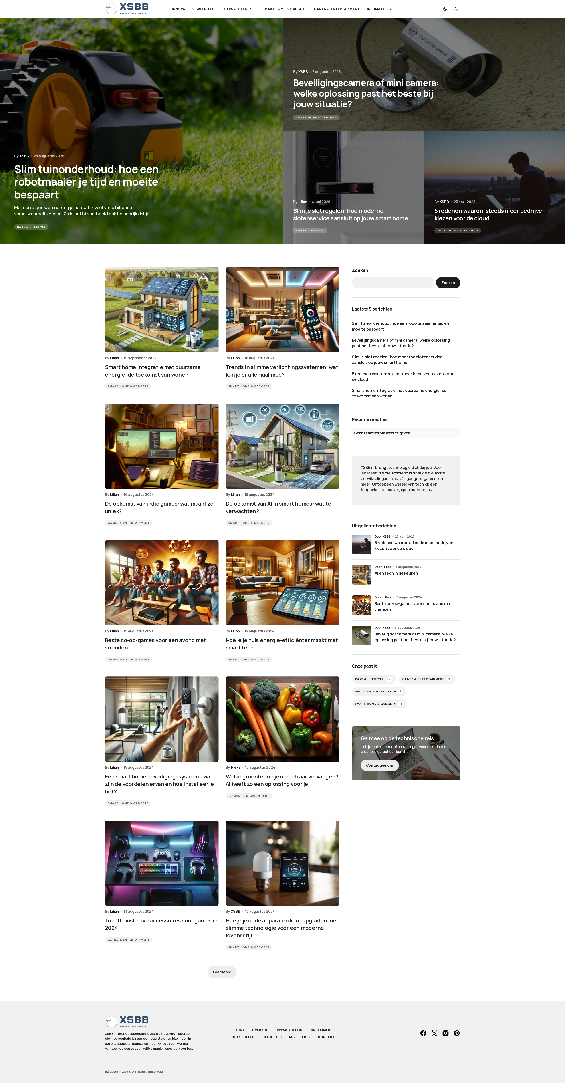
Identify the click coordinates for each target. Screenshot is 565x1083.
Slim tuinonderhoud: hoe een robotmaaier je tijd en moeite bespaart (400, 326)
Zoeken (360, 270)
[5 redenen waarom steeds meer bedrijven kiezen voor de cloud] (494, 187)
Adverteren (300, 1037)
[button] (445, 8)
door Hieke (383, 567)
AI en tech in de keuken (396, 573)
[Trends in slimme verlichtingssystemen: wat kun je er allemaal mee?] (282, 309)
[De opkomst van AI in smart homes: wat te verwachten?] (282, 446)
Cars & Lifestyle (31, 227)
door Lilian (383, 597)
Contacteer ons (380, 765)
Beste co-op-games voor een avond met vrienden (413, 606)
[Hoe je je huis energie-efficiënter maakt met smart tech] (282, 582)
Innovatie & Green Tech (249, 796)
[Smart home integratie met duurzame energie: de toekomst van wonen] (162, 309)
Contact (326, 1037)
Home (240, 1030)
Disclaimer (320, 1030)
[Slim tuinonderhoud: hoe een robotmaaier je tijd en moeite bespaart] (141, 131)
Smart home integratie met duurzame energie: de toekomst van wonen (399, 393)
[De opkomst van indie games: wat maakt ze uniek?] (162, 446)
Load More (222, 972)
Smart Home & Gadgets (316, 117)
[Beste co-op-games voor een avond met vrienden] (162, 582)
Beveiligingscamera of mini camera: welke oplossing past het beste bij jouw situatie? (401, 342)
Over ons (261, 1030)
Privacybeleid (290, 1030)
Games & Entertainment (129, 523)
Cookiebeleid (243, 1037)
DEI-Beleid (272, 1037)
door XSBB (383, 536)
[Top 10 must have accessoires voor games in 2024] (162, 863)
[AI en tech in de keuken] (361, 575)
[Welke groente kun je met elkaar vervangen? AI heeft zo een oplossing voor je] (282, 719)
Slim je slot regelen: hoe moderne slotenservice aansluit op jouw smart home (397, 359)
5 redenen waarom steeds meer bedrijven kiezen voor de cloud (403, 376)
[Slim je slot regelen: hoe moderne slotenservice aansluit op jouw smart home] (353, 187)
